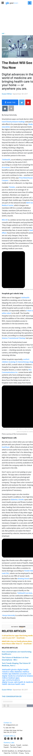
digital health (23, 669)
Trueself (18, 745)
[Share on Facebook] (10, 102)
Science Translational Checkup (13, 338)
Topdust (12, 745)
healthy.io (5, 447)
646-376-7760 (10, 727)
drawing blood (23, 578)
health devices (8, 684)
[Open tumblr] (18, 738)
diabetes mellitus (21, 672)
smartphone (21, 676)
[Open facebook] (8, 738)
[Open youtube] (15, 738)
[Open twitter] (5, 738)
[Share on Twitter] (22, 102)
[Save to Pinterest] (28, 102)
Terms (27, 753)
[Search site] (30, 3)
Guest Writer (7, 94)
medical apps (13, 678)
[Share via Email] (5, 108)
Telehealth (6, 159)
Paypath (6, 747)
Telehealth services (24, 593)
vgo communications (11, 680)
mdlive (5, 678)
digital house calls (10, 682)
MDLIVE (5, 220)
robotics (5, 672)
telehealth (25, 297)
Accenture (6, 167)
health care (20, 684)
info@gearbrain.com (12, 725)
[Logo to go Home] (12, 3)
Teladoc (12, 187)
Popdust (6, 745)
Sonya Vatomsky (8, 615)
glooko (14, 669)
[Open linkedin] (21, 738)
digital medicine (9, 676)
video (11, 672)
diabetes (14, 499)
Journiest (25, 745)
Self (3, 33)
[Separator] (11, 108)
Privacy (21, 753)
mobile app (7, 674)
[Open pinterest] (12, 738)
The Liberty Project (15, 747)
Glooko (21, 499)
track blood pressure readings (13, 121)
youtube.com (25, 674)
